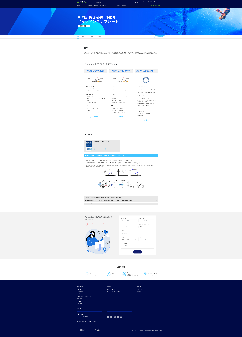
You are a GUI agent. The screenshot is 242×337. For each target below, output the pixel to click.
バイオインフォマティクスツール (113, 291)
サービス (84, 36)
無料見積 (96, 116)
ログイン (146, 1)
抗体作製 (78, 293)
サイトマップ (139, 293)
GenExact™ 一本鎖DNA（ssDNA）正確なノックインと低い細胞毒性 (96, 71)
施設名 (123, 230)
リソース (92, 36)
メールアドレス (124, 224)
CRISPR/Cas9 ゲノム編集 (82, 305)
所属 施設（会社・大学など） (146, 224)
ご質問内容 (124, 243)
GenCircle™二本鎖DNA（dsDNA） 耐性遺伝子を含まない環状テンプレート (146, 71)
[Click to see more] (121, 178)
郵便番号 (141, 237)
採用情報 (139, 291)
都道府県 (123, 237)
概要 (78, 36)
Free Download (100, 149)
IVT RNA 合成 (79, 298)
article (131, 190)
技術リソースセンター (111, 289)
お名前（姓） (124, 218)
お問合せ (99, 36)
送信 (138, 251)
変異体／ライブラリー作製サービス (84, 296)
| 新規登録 (150, 1)
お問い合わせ (84, 26)
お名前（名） (142, 218)
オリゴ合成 (79, 301)
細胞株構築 (79, 308)
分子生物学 (79, 289)
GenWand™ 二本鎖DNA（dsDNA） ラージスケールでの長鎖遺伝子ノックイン (121, 71)
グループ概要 (139, 289)
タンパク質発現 (80, 291)
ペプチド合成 (79, 303)
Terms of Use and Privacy (156, 329)
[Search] (135, 2)
